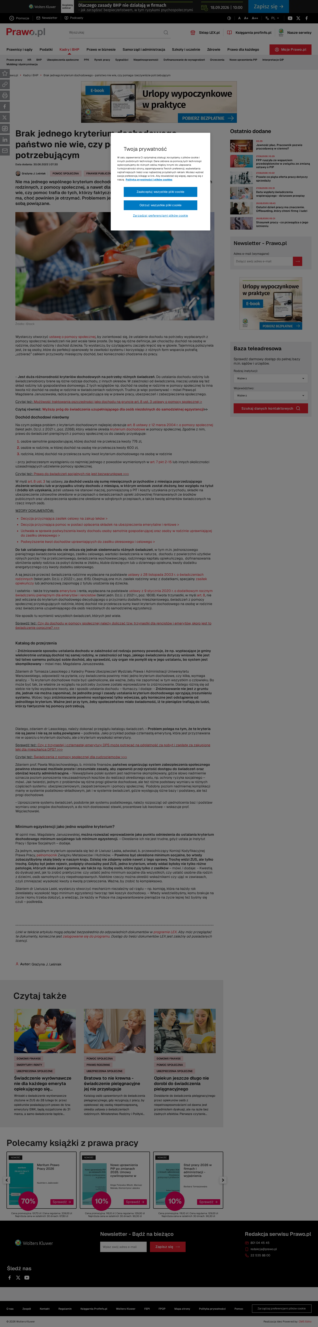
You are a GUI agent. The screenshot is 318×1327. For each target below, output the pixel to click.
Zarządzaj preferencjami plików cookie (160, 215)
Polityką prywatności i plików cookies (149, 179)
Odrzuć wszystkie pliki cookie (161, 205)
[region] (160, 182)
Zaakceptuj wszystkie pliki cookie (160, 192)
